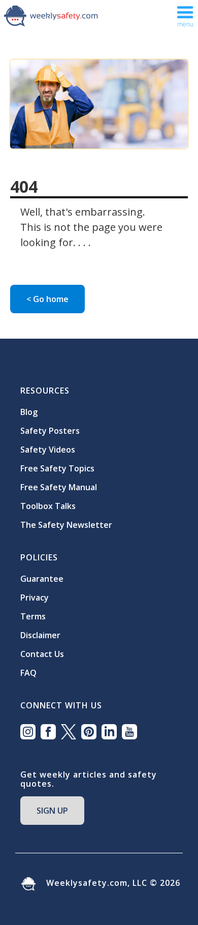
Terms (33, 616)
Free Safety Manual (58, 487)
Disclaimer (40, 635)
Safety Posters (50, 430)
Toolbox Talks (48, 506)
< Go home (47, 299)
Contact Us (42, 654)
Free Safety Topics (57, 468)
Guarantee (41, 578)
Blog (29, 411)
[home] (51, 15)
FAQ (28, 672)
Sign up (52, 810)
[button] (185, 15)
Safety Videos (47, 449)
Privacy (34, 597)
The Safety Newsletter (66, 524)
